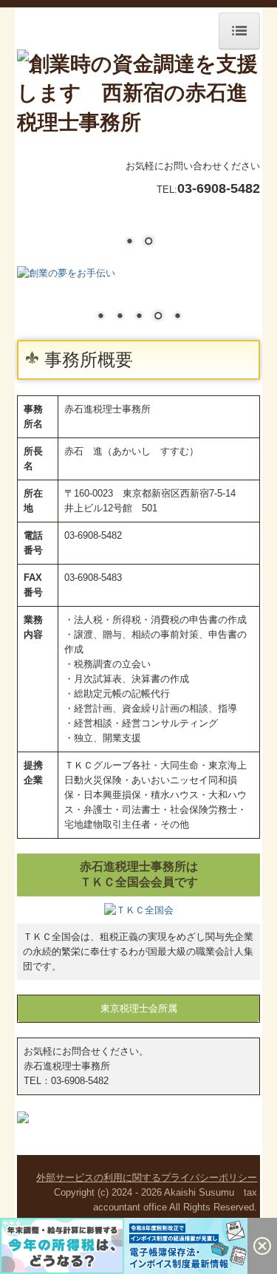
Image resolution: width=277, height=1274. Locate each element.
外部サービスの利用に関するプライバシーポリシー (146, 1177)
